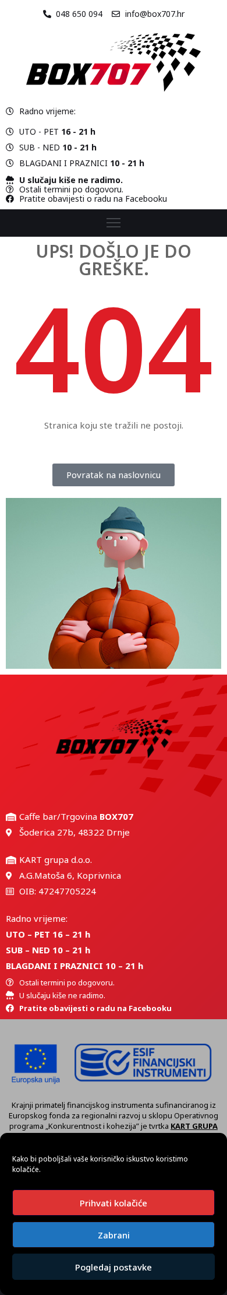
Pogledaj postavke (113, 1267)
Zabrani (114, 1235)
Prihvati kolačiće (113, 1203)
